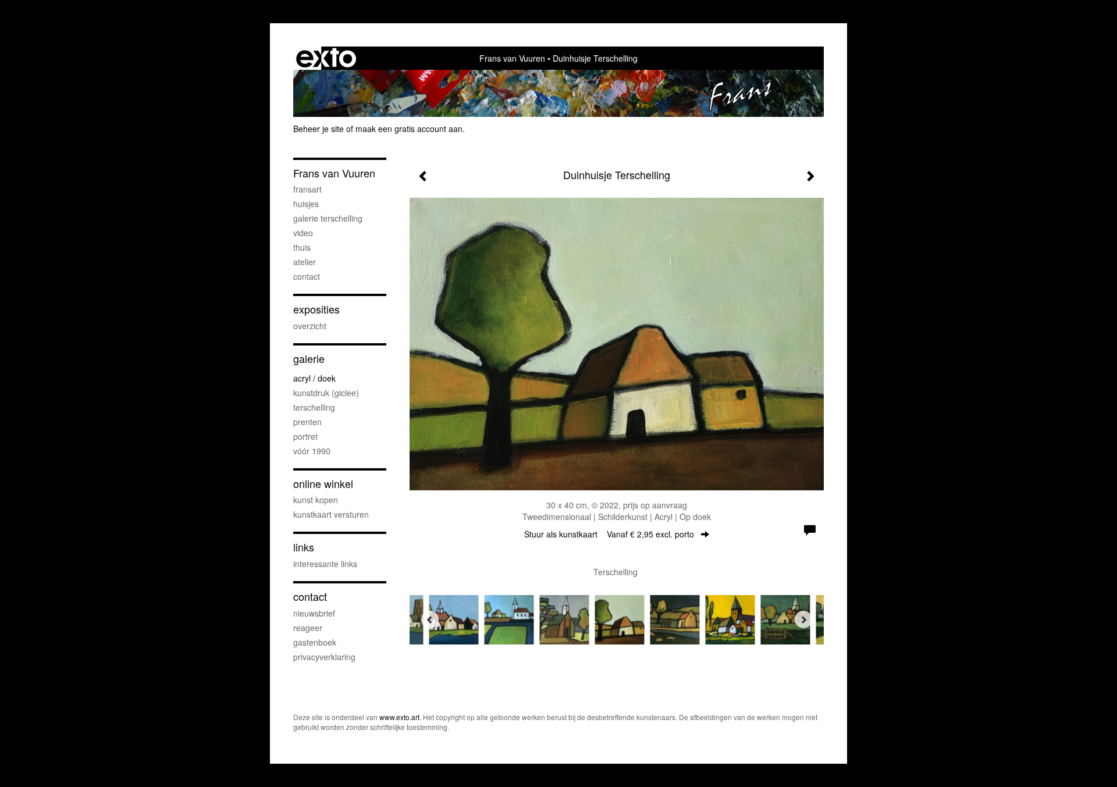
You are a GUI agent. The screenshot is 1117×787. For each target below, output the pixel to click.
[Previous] (430, 619)
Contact (310, 596)
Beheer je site (318, 128)
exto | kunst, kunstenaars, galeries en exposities (326, 58)
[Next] (803, 619)
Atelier (304, 262)
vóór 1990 (311, 451)
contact (306, 276)
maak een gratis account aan (409, 128)
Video (303, 232)
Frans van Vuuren (512, 58)
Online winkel (323, 483)
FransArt (307, 189)
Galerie (309, 358)
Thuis (302, 247)
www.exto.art (399, 717)
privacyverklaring (324, 657)
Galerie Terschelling (327, 218)
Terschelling (314, 407)
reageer (307, 627)
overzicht (309, 326)
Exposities (316, 309)
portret (305, 436)
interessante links (325, 563)
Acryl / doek (314, 378)
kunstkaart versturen (331, 514)
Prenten (307, 422)
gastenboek (314, 642)
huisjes (306, 203)
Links (303, 547)
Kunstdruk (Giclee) (326, 392)
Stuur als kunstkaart (609, 534)
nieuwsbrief (314, 613)
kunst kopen (315, 499)
